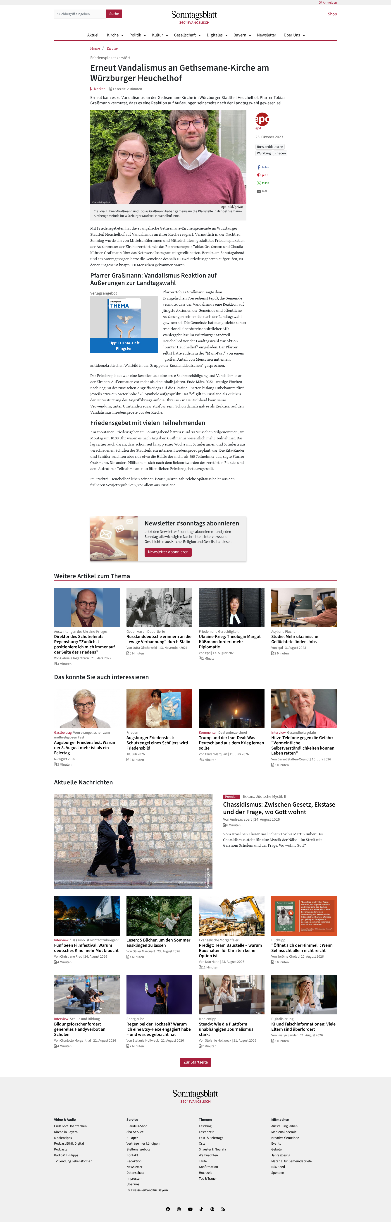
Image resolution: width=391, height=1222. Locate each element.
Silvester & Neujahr (212, 1149)
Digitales (214, 35)
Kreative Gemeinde (285, 1138)
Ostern (203, 1143)
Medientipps (63, 1138)
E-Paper (132, 1138)
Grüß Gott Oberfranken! (71, 1126)
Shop (332, 14)
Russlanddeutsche (270, 146)
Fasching (205, 1126)
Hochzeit (205, 1172)
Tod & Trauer (208, 1178)
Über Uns (292, 35)
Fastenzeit (206, 1132)
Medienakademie (284, 1132)
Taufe (203, 1161)
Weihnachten (208, 1155)
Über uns (132, 1184)
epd (258, 128)
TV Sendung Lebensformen (73, 1161)
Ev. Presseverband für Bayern (147, 1190)
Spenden (277, 1172)
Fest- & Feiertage (211, 1138)
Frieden (280, 153)
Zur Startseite (196, 1062)
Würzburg (264, 153)
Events (276, 1143)
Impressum (134, 1178)
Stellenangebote (138, 1149)
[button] (97, 89)
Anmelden (330, 2)
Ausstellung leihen (284, 1126)
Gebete (276, 1149)
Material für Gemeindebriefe (291, 1161)
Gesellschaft (185, 35)
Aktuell (93, 35)
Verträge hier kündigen (143, 1143)
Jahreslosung (280, 1155)
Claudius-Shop (136, 1126)
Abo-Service (135, 1132)
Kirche (113, 35)
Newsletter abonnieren (168, 552)
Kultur (157, 35)
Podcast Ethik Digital (69, 1143)
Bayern (240, 35)
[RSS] (223, 1210)
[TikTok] (201, 1210)
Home (95, 48)
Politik (135, 35)
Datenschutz (135, 1172)
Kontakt (132, 1155)
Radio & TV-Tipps (66, 1155)
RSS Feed (278, 1166)
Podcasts (60, 1149)
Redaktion (133, 1161)
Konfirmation (208, 1166)
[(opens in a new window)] (168, 1210)
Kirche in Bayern (66, 1132)
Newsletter (266, 35)
